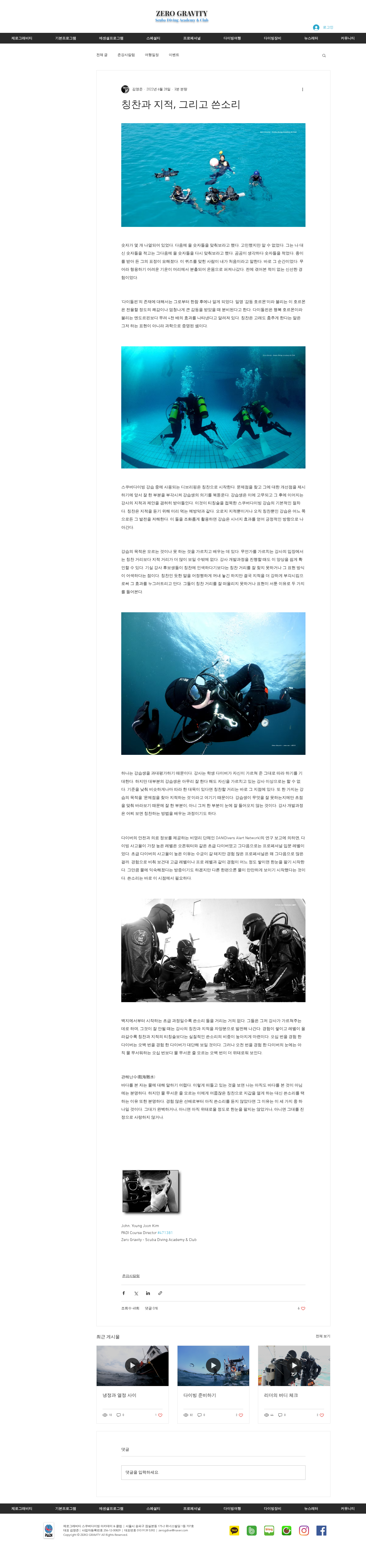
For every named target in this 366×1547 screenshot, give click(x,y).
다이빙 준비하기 (199, 1395)
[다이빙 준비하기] (213, 1366)
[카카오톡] (234, 1531)
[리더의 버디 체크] (294, 1366)
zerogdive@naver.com (173, 1530)
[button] (324, 55)
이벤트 (174, 55)
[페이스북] (321, 1531)
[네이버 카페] (287, 1531)
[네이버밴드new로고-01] (252, 1531)
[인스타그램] (304, 1531)
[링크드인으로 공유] (148, 1293)
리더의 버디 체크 (281, 1395)
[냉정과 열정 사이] (133, 1366)
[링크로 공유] (160, 1293)
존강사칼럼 (126, 55)
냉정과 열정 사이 (119, 1395)
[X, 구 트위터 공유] (135, 1293)
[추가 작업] (302, 89)
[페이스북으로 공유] (123, 1293)
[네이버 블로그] (269, 1531)
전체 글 (102, 55)
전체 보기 (323, 1336)
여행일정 (152, 55)
